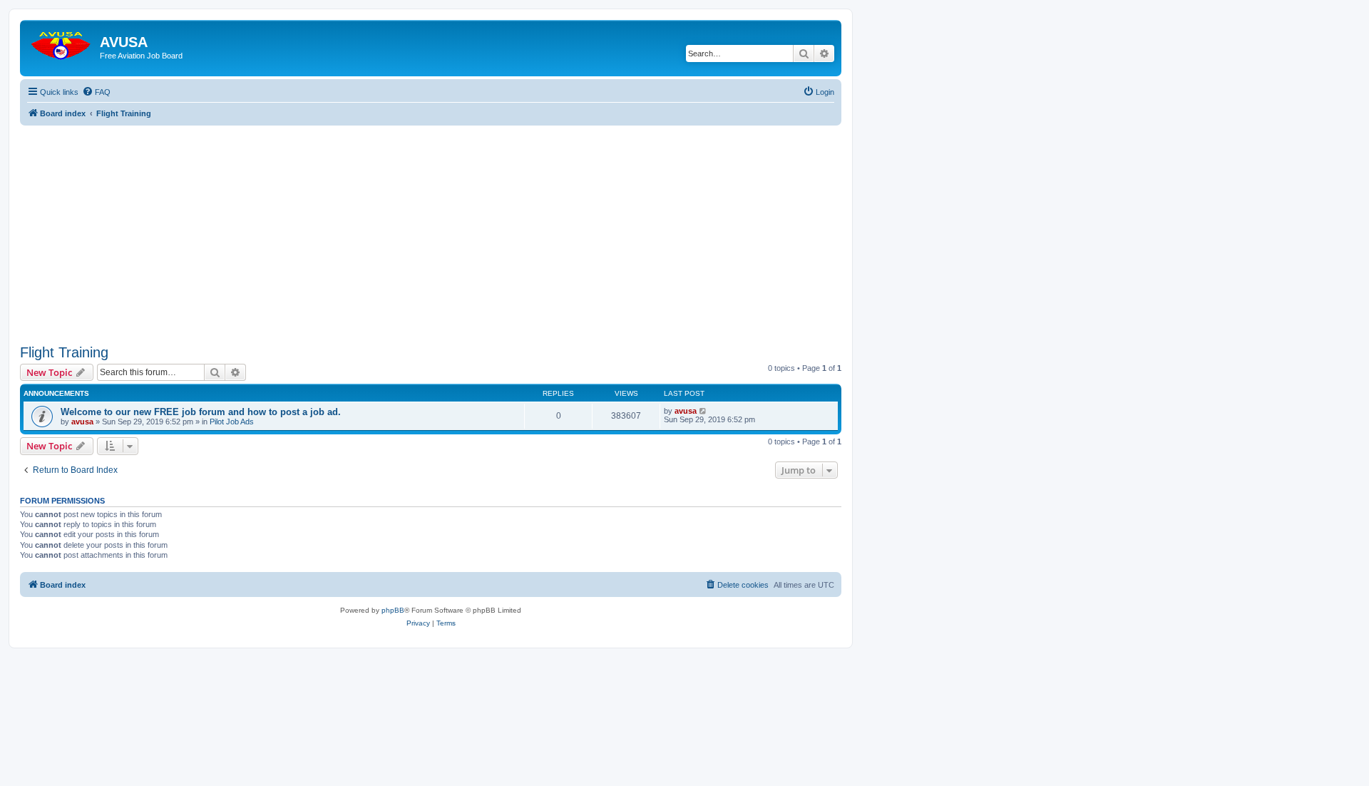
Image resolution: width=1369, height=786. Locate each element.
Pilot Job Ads (232, 421)
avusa (82, 421)
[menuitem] (96, 92)
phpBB (392, 610)
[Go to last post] (703, 411)
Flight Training (64, 352)
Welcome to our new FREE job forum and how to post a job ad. (201, 412)
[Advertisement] (430, 225)
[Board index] (62, 42)
